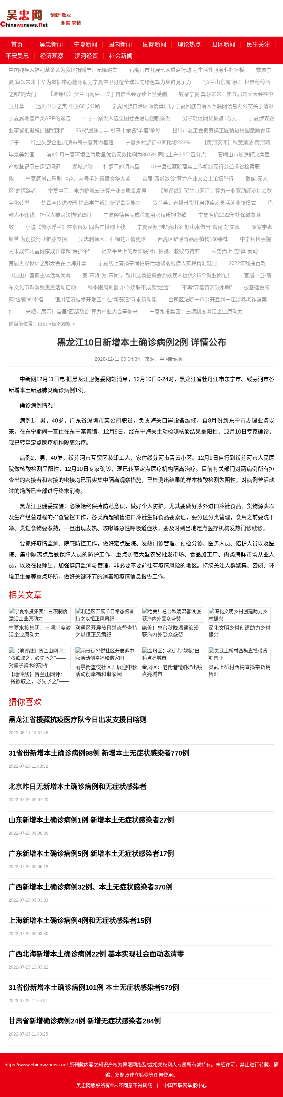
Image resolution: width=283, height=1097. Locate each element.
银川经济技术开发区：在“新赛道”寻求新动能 (106, 299)
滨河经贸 (86, 56)
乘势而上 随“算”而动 (235, 251)
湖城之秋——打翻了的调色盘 (105, 166)
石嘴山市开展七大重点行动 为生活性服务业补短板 (186, 70)
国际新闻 (154, 44)
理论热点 (189, 44)
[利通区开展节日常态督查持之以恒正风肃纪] (106, 615)
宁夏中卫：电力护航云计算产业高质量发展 (97, 191)
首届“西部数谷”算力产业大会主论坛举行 (188, 179)
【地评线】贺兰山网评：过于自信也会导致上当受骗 (107, 94)
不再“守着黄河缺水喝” (207, 287)
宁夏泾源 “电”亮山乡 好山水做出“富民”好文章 (188, 227)
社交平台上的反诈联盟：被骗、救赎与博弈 (150, 251)
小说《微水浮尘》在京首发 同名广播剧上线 (75, 227)
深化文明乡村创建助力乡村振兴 (239, 631)
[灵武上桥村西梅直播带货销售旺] (239, 654)
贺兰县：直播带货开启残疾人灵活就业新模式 (204, 203)
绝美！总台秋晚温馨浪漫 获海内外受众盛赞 (170, 631)
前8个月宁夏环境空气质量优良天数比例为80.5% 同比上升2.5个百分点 (126, 154)
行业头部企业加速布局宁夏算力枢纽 (72, 142)
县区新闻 (223, 44)
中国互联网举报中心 (185, 1085)
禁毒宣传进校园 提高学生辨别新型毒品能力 (91, 203)
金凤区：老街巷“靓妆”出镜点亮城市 (172, 670)
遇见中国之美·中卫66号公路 (68, 106)
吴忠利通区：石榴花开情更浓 (112, 239)
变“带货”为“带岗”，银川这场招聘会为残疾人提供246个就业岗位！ (157, 275)
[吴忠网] (41, 13)
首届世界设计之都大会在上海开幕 (47, 263)
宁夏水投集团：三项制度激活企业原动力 (196, 311)
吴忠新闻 (51, 44)
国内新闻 (120, 44)
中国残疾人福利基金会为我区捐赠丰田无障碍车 (63, 70)
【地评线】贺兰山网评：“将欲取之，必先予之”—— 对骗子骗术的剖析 (39, 678)
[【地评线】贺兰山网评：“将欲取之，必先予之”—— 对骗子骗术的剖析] (40, 658)
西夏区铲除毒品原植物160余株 (193, 239)
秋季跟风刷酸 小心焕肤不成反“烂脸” (129, 287)
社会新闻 (121, 56)
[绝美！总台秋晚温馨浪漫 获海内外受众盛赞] (173, 615)
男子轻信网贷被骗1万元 (209, 118)
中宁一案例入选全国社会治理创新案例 (126, 118)
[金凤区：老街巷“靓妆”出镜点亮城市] (173, 654)
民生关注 (258, 44)
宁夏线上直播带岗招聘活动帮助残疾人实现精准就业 (157, 263)
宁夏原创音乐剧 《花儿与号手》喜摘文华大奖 (78, 179)
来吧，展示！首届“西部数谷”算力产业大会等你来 (82, 311)
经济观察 (52, 56)
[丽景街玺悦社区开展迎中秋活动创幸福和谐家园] (106, 654)
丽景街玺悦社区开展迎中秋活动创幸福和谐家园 (106, 670)
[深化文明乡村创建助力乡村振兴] (239, 615)
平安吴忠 (17, 56)
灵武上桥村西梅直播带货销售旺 (239, 670)
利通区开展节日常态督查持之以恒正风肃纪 (106, 631)
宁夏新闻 (85, 44)
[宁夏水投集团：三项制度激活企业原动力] (40, 615)
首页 (17, 44)
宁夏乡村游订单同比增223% (157, 142)
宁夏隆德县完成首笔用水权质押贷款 (145, 215)
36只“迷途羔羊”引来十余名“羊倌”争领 (118, 130)
